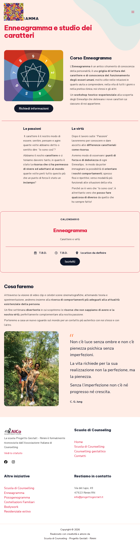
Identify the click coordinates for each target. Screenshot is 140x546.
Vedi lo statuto (13, 453)
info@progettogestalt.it (88, 497)
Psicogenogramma (17, 497)
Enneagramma (14, 493)
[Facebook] (6, 462)
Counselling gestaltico (90, 451)
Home (78, 442)
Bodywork (11, 507)
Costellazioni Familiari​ (19, 502)
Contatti (80, 456)
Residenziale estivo (17, 511)
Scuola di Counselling (89, 446)
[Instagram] (13, 462)
